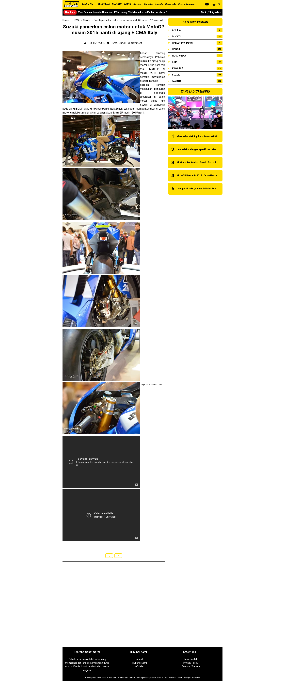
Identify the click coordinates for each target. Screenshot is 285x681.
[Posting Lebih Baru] (109, 555)
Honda (176, 49)
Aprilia (176, 30)
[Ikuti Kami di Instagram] (214, 4)
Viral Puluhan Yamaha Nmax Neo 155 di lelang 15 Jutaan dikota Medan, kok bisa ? (122, 12)
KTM (174, 62)
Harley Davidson (182, 42)
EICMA (114, 43)
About (139, 659)
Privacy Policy (190, 663)
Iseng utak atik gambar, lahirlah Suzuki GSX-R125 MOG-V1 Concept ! (214, 188)
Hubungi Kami (139, 663)
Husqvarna (179, 55)
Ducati (176, 36)
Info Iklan (139, 666)
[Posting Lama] (118, 555)
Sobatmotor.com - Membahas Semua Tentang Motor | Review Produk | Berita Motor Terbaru (142, 678)
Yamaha (176, 81)
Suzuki (123, 43)
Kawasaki (178, 68)
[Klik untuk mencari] (218, 4)
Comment (136, 43)
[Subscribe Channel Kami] (206, 4)
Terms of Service (191, 666)
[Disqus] (114, 604)
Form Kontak (190, 659)
